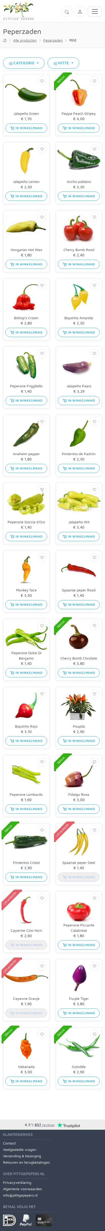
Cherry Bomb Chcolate (78, 658)
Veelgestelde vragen (19, 1149)
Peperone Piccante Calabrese (78, 927)
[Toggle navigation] (95, 11)
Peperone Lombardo (26, 794)
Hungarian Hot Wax (26, 249)
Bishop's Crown (26, 318)
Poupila (79, 726)
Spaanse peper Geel (78, 862)
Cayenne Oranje (26, 998)
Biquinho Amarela (78, 318)
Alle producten (25, 40)
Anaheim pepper (26, 454)
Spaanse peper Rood (79, 590)
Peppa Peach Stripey (79, 113)
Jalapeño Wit (78, 522)
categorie (25, 63)
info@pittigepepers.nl (20, 1195)
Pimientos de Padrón (79, 454)
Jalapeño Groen (26, 113)
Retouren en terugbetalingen (26, 1162)
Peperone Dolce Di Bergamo (26, 655)
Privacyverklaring (17, 1182)
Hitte (64, 63)
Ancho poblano (79, 181)
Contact (9, 1143)
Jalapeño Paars (79, 386)
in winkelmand (29, 128)
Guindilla (79, 1066)
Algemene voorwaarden (22, 1189)
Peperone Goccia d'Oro (26, 522)
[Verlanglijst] (42, 80)
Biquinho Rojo (26, 726)
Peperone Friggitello (26, 386)
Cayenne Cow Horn (26, 930)
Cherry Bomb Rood (78, 249)
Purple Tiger (79, 998)
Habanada (26, 1066)
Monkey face (26, 590)
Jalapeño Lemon (26, 181)
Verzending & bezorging (22, 1156)
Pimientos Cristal (26, 862)
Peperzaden (53, 40)
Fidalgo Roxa (78, 794)
